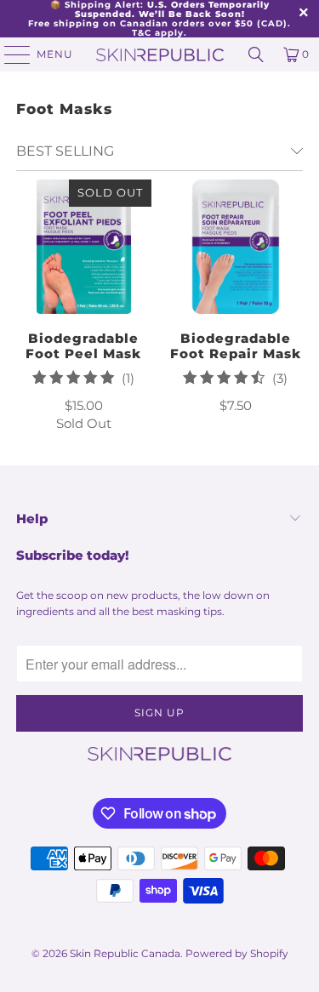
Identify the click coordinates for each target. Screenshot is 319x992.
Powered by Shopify (236, 953)
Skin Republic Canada (125, 953)
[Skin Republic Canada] (160, 54)
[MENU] (9, 54)
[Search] (256, 54)
